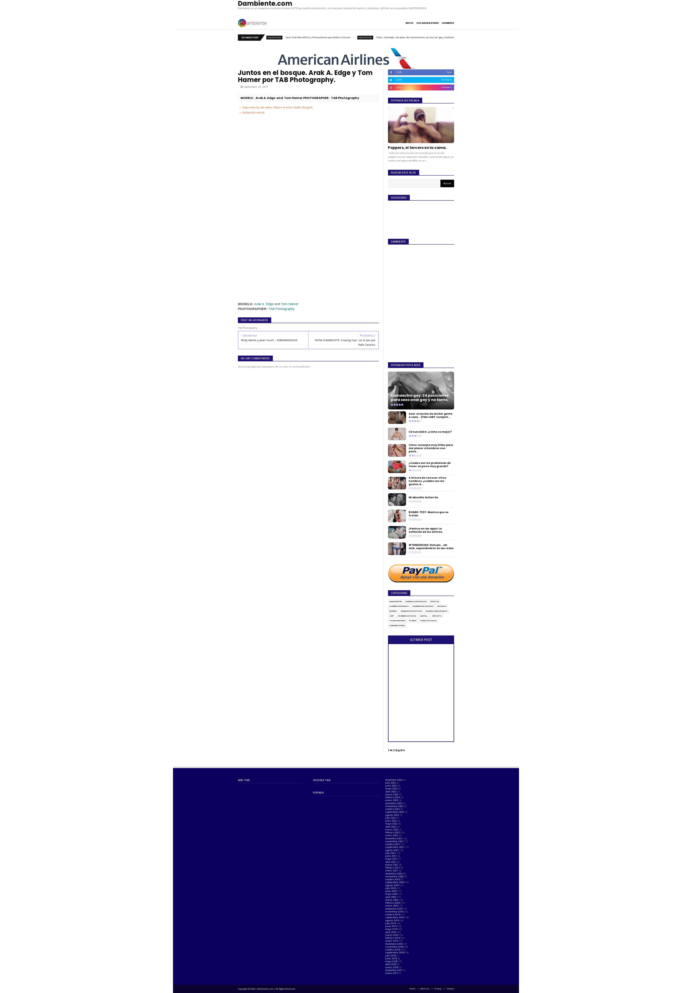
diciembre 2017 (393, 970)
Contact (450, 989)
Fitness (412, 620)
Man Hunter (395, 601)
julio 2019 (390, 923)
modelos (441, 606)
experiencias (300, 37)
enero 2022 (391, 835)
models (393, 611)
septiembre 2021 (394, 847)
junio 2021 (391, 855)
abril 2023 (390, 791)
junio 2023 (391, 785)
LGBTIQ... (424, 616)
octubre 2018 (392, 949)
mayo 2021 (391, 858)
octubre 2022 (392, 809)
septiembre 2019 (394, 917)
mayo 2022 (391, 823)
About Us (424, 989)
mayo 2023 (391, 788)
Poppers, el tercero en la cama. (417, 147)
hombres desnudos (399, 606)
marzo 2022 (391, 829)
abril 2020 (390, 897)
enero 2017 (391, 973)
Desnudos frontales (416, 601)
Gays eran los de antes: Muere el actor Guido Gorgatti (277, 107)
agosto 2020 (392, 885)
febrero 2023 (392, 797)
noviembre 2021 (394, 841)
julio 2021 (390, 853)
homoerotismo (397, 625)
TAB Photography (281, 309)
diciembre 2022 (393, 803)
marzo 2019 (391, 935)
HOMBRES (448, 23)
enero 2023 (391, 800)
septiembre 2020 (394, 882)
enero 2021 (391, 870)
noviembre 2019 (394, 911)
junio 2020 (391, 891)
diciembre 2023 (393, 779)
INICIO (409, 23)
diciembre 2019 (393, 908)
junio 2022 (391, 820)
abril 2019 (390, 932)
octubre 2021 (392, 844)
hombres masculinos (423, 606)
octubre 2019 (392, 914)
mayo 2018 (391, 961)
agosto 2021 (392, 850)
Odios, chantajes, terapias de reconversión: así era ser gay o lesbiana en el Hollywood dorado (363, 37)
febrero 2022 (392, 832)
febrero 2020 (392, 902)
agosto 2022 (392, 815)
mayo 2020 (391, 894)
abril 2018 (390, 964)
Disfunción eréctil (253, 112)
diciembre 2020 (393, 873)
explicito (437, 616)
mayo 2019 (391, 929)
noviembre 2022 (394, 806)
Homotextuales (428, 620)
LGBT (391, 616)
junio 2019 (391, 926)
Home (412, 989)
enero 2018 (391, 967)
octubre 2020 (392, 879)
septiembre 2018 (394, 952)
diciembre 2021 (393, 838)
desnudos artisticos (411, 611)
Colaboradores (397, 620)
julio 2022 (390, 817)
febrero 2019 (392, 937)
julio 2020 (390, 888)
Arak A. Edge (264, 304)
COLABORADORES (427, 23)
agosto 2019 (392, 920)
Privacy (438, 989)
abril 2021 (390, 861)
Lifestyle (434, 601)
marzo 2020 (391, 899)
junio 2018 (391, 958)
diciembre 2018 (393, 943)
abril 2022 (390, 826)
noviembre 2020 (394, 876)
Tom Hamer (290, 304)
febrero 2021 (392, 867)
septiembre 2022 (394, 812)
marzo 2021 (391, 864)
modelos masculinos (436, 611)
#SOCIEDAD (431, 37)
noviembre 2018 (394, 946)
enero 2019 (391, 940)
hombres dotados (407, 616)
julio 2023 (390, 782)
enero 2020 (391, 905)
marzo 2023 (391, 794)
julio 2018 (390, 955)
